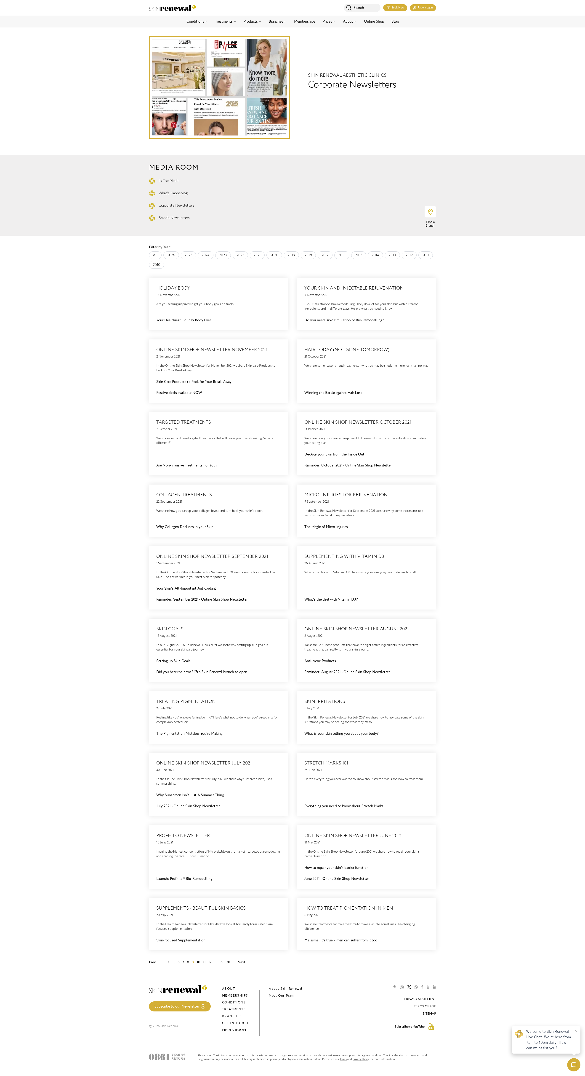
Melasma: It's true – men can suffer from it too (340, 940)
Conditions (195, 21)
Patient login (425, 8)
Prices (327, 21)
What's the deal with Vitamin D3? (331, 599)
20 (228, 962)
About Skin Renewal (285, 989)
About (348, 21)
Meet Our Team (281, 995)
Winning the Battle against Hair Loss (333, 392)
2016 (342, 255)
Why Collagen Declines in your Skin (184, 526)
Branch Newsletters (174, 217)
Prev (152, 962)
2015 (358, 255)
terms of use (425, 1006)
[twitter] (409, 987)
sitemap (429, 1013)
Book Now (397, 8)
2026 (171, 255)
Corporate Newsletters (176, 205)
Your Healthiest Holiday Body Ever (183, 320)
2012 (409, 255)
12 (210, 962)
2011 (425, 255)
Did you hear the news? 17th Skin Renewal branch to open (201, 672)
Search (359, 7)
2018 (308, 255)
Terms (343, 1059)
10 (198, 962)
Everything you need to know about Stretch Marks (343, 806)
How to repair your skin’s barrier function (336, 867)
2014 (375, 255)
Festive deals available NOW (179, 392)
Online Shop (374, 21)
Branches (276, 21)
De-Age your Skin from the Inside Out (334, 454)
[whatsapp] (416, 987)
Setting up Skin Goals (173, 661)
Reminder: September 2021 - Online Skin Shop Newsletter (201, 599)
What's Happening (173, 193)
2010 (156, 264)
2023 (223, 255)
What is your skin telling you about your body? (341, 733)
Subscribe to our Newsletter (176, 1006)
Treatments (224, 21)
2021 (257, 255)
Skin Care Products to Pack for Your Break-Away (193, 381)
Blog (395, 21)
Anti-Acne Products (320, 661)
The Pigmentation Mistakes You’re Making (189, 733)
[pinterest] (394, 987)
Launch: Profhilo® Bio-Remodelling (184, 878)
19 (221, 962)
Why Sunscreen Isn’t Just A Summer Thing (190, 795)
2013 (392, 255)
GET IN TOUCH (235, 1023)
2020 (274, 255)
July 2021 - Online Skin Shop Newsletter (188, 806)
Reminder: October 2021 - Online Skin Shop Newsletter (348, 465)
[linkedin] (434, 987)
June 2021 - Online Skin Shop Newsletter (336, 878)
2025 (188, 255)
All (155, 255)
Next (241, 962)
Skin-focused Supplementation (180, 940)
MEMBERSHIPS (235, 995)
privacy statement (420, 999)
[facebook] (422, 987)
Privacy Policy (361, 1059)
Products (251, 21)
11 (204, 962)
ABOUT (228, 989)
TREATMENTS (234, 1009)
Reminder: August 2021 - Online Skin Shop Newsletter (347, 672)
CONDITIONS (234, 1002)
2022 (240, 255)
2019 (291, 255)
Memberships (304, 21)
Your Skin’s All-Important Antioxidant (186, 588)
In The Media (169, 180)
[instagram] (402, 987)
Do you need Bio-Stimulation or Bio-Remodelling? (344, 320)
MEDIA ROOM (234, 1030)
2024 (206, 255)
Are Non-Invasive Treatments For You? (186, 465)
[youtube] (428, 987)
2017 (325, 255)
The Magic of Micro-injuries (326, 526)
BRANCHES (232, 1016)
